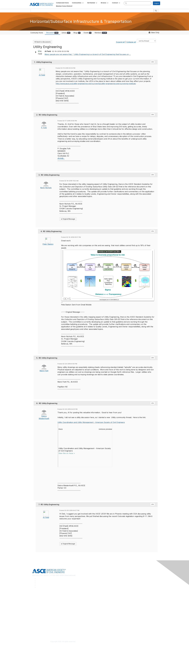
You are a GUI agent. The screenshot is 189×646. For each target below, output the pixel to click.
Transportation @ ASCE (40, 600)
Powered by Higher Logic (126, 641)
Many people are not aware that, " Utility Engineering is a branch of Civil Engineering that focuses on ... (88, 54)
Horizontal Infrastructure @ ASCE (44, 596)
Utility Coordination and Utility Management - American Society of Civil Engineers (91, 422)
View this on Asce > (66, 453)
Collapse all (131, 42)
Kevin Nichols (46, 188)
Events (87, 33)
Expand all (120, 42)
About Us (35, 628)
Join (33, 612)
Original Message (68, 219)
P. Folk (44, 128)
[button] (78, 2)
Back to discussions (43, 42)
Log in (156, 3)
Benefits (35, 615)
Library (66, 33)
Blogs (77, 33)
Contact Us (36, 619)
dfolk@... (61, 158)
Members (100, 33)
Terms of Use (37, 631)
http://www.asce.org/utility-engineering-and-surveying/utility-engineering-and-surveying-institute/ (96, 83)
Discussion (52, 33)
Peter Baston (48, 244)
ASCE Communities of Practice (43, 603)
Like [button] (152, 62)
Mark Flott (44, 371)
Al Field (42, 75)
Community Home (36, 33)
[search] (126, 3)
